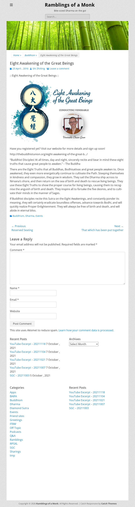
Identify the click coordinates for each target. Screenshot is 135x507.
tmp (12, 455)
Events (39, 215)
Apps (13, 392)
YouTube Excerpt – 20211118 (27, 344)
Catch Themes (109, 503)
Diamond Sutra (19, 408)
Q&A (12, 436)
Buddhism (31, 55)
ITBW (13, 424)
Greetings (16, 420)
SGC (12, 447)
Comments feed (20, 479)
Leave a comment (59, 68)
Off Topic (15, 428)
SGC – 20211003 (19, 375)
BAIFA (13, 396)
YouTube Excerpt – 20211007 (27, 367)
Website (15, 311)
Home (17, 55)
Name (14, 288)
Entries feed (17, 475)
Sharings (15, 451)
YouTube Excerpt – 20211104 (27, 352)
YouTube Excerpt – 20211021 (27, 360)
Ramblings (16, 440)
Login (13, 471)
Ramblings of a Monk (70, 5)
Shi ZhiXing (39, 68)
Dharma (29, 215)
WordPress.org (19, 483)
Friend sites (17, 416)
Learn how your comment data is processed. (86, 330)
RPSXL (13, 443)
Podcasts (15, 432)
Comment (17, 250)
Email (14, 299)
